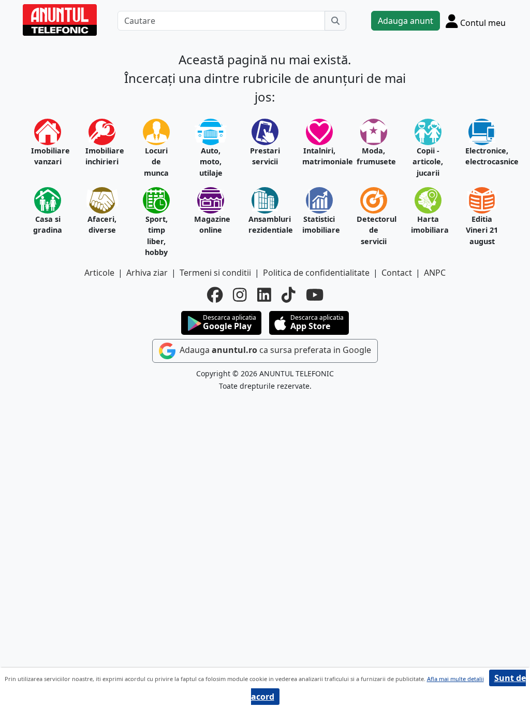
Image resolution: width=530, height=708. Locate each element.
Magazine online (211, 224)
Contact (396, 272)
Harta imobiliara (428, 224)
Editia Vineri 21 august (482, 230)
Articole (99, 272)
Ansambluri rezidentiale (265, 224)
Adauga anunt (405, 20)
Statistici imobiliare (319, 224)
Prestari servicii (265, 156)
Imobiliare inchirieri (102, 156)
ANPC (435, 272)
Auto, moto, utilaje (211, 162)
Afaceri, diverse (101, 224)
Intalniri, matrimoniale (319, 156)
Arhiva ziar (147, 272)
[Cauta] (335, 21)
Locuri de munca (156, 162)
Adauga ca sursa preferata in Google (274, 350)
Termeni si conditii (215, 272)
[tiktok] (289, 295)
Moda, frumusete (373, 156)
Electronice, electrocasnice (482, 156)
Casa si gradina (47, 224)
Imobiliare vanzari (48, 156)
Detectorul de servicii (373, 230)
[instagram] (240, 295)
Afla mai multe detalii (455, 679)
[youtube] (314, 295)
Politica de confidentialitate (316, 272)
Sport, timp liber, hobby (156, 236)
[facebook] (215, 295)
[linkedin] (264, 295)
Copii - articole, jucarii (428, 162)
